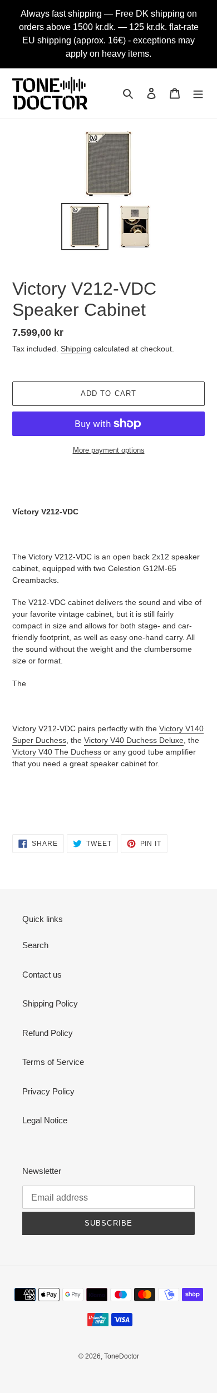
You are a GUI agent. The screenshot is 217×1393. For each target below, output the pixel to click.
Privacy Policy (48, 1091)
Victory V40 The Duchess (56, 751)
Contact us (42, 974)
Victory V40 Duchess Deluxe (134, 740)
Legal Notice (44, 1120)
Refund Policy (47, 1033)
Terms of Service (53, 1062)
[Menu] (198, 93)
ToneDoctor (121, 1356)
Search (35, 945)
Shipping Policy (50, 1003)
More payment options (109, 450)
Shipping (76, 348)
